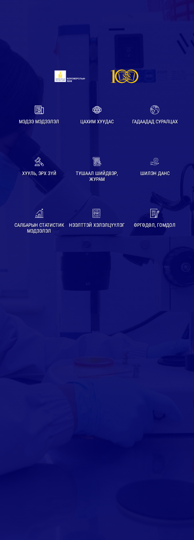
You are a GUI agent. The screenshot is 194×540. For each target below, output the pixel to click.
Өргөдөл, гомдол (155, 225)
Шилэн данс (155, 173)
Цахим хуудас (97, 122)
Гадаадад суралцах (155, 122)
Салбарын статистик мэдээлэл (39, 228)
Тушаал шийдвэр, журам (97, 176)
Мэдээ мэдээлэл (39, 122)
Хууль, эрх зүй (39, 173)
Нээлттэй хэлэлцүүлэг (97, 225)
